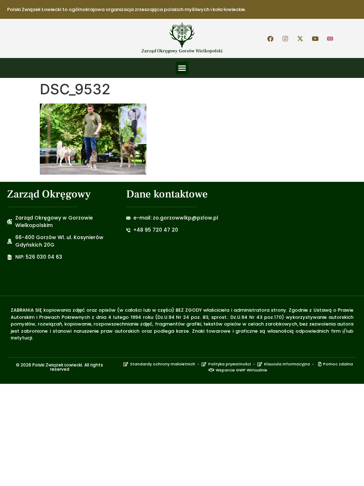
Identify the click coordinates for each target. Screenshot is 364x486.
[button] (182, 68)
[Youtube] (315, 38)
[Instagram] (285, 38)
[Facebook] (270, 38)
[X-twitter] (300, 38)
